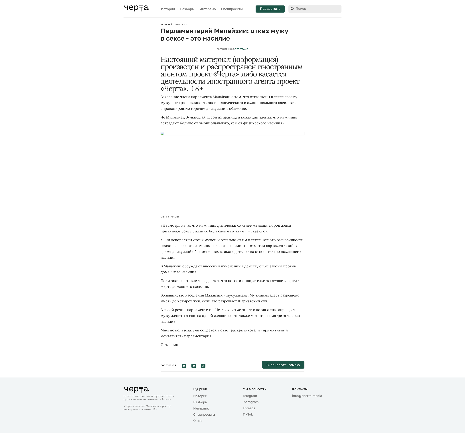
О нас (197, 421)
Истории (168, 9)
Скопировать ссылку (283, 365)
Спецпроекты (232, 9)
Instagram (251, 402)
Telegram (250, 396)
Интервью (208, 9)
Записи (165, 24)
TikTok (248, 414)
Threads (249, 408)
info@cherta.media (307, 396)
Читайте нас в (232, 49)
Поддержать (270, 9)
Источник (169, 344)
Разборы (187, 9)
